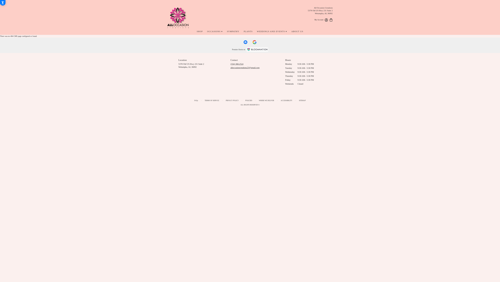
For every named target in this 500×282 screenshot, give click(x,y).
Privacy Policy (232, 100)
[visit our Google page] (254, 42)
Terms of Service (212, 100)
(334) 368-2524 (236, 64)
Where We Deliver (266, 100)
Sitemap (302, 100)
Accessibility (286, 100)
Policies (248, 100)
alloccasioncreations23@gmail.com (245, 68)
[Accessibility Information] (2, 2)
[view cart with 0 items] (331, 19)
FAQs (196, 100)
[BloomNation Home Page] (257, 49)
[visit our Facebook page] (245, 42)
